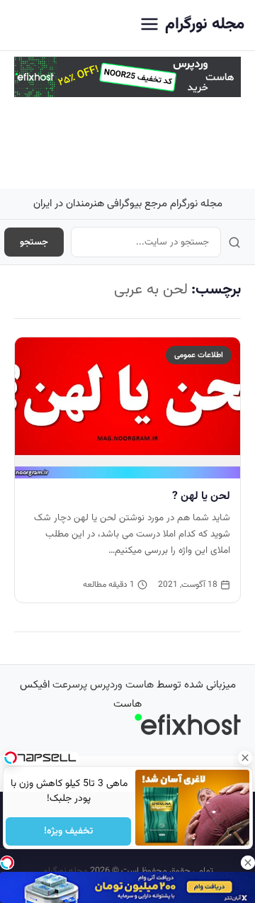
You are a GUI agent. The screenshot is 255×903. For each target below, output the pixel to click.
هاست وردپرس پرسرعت (103, 685)
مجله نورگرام (204, 24)
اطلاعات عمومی (198, 355)
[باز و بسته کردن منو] (149, 25)
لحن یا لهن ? (201, 496)
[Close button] (244, 758)
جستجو (34, 242)
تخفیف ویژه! (68, 831)
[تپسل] (7, 863)
